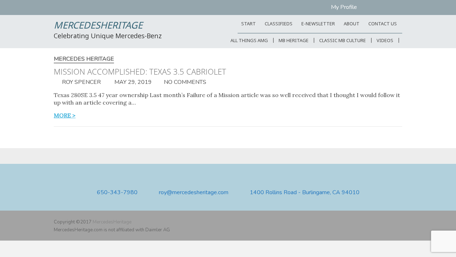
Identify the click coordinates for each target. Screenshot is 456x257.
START (248, 24)
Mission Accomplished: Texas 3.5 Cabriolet (140, 71)
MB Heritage (294, 41)
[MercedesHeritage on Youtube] (387, 222)
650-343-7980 (117, 192)
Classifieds (278, 24)
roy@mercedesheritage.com (193, 192)
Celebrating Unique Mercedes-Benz (108, 36)
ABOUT (351, 24)
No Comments (185, 82)
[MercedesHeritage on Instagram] (398, 222)
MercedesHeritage (98, 26)
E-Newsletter (318, 24)
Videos (385, 41)
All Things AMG (249, 41)
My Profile (344, 7)
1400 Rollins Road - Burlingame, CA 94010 (304, 192)
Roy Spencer (81, 82)
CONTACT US (382, 24)
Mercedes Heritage (84, 59)
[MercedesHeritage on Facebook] (377, 222)
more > (65, 115)
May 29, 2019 (132, 82)
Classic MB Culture (342, 41)
